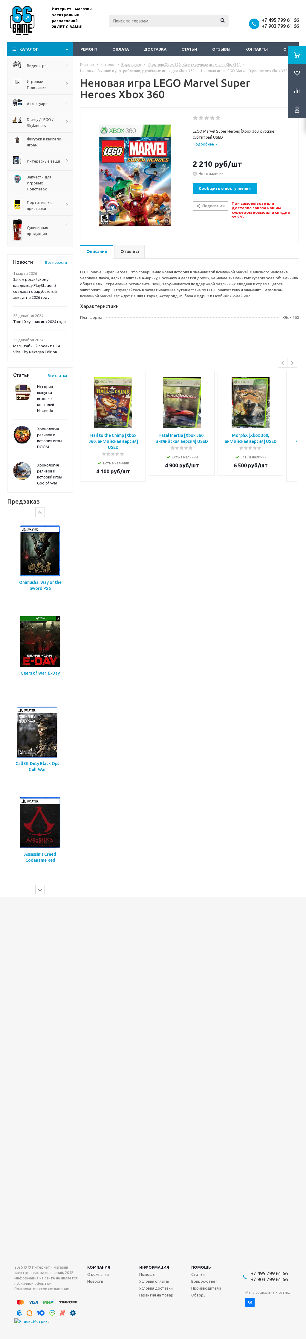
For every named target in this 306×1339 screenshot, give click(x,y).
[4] (212, 118)
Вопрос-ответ (204, 1281)
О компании (98, 1274)
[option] (40, 564)
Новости (95, 1281)
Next (292, 363)
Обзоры (198, 1295)
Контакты (256, 49)
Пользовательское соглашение (41, 1289)
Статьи (189, 49)
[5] (218, 118)
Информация (154, 1267)
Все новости (56, 262)
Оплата (120, 49)
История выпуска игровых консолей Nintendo (45, 398)
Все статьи (57, 376)
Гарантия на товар (156, 1295)
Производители (206, 1288)
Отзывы (221, 49)
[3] (207, 118)
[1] (195, 118)
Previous (283, 363)
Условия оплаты (154, 1281)
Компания (98, 1267)
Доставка (155, 49)
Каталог (28, 49)
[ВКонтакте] (250, 1302)
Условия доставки (156, 1288)
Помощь (201, 1267)
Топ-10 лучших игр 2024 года (39, 321)
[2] (201, 118)
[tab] (205, 144)
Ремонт (88, 49)
